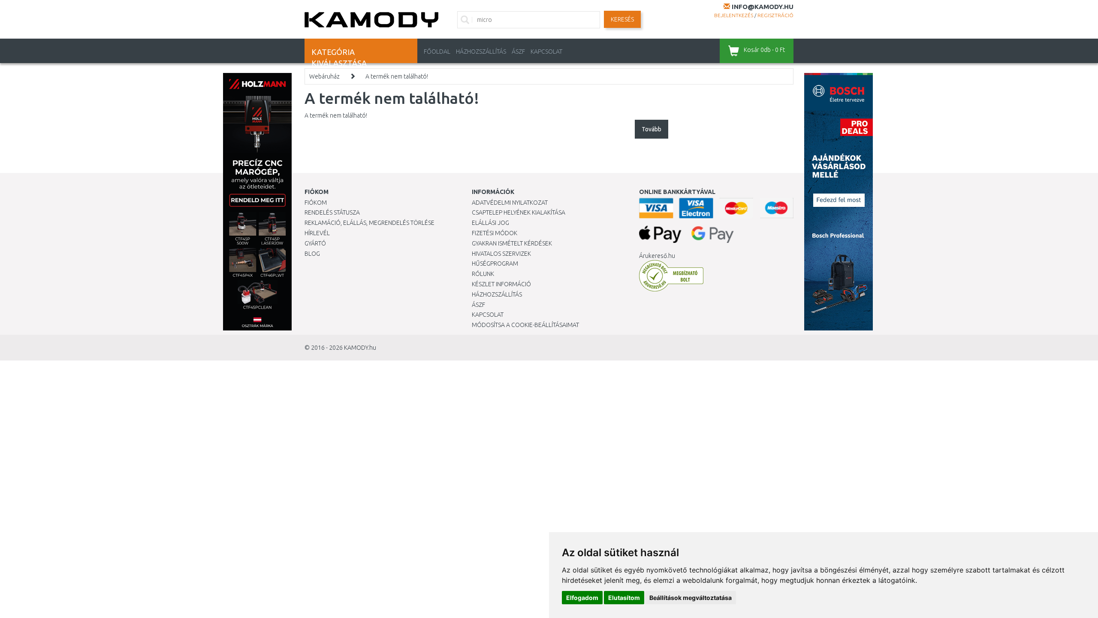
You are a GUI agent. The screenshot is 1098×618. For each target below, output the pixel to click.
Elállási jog (490, 222)
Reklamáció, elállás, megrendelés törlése (369, 222)
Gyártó (315, 243)
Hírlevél (317, 233)
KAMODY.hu (360, 347)
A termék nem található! (396, 76)
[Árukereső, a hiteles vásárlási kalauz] (671, 275)
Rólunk (483, 273)
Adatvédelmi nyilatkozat (510, 202)
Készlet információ (501, 284)
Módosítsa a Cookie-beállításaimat (525, 324)
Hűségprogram (495, 263)
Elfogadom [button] (582, 597)
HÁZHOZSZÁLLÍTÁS (481, 51)
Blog (312, 253)
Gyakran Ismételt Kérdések (512, 243)
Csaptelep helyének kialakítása (518, 212)
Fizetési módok (494, 233)
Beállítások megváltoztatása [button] (690, 597)
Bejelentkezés (733, 15)
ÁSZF (518, 51)
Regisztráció (775, 15)
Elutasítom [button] (624, 597)
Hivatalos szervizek (501, 253)
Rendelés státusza (332, 212)
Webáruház (324, 76)
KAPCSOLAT (546, 51)
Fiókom (316, 202)
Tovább (651, 129)
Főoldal (437, 51)
